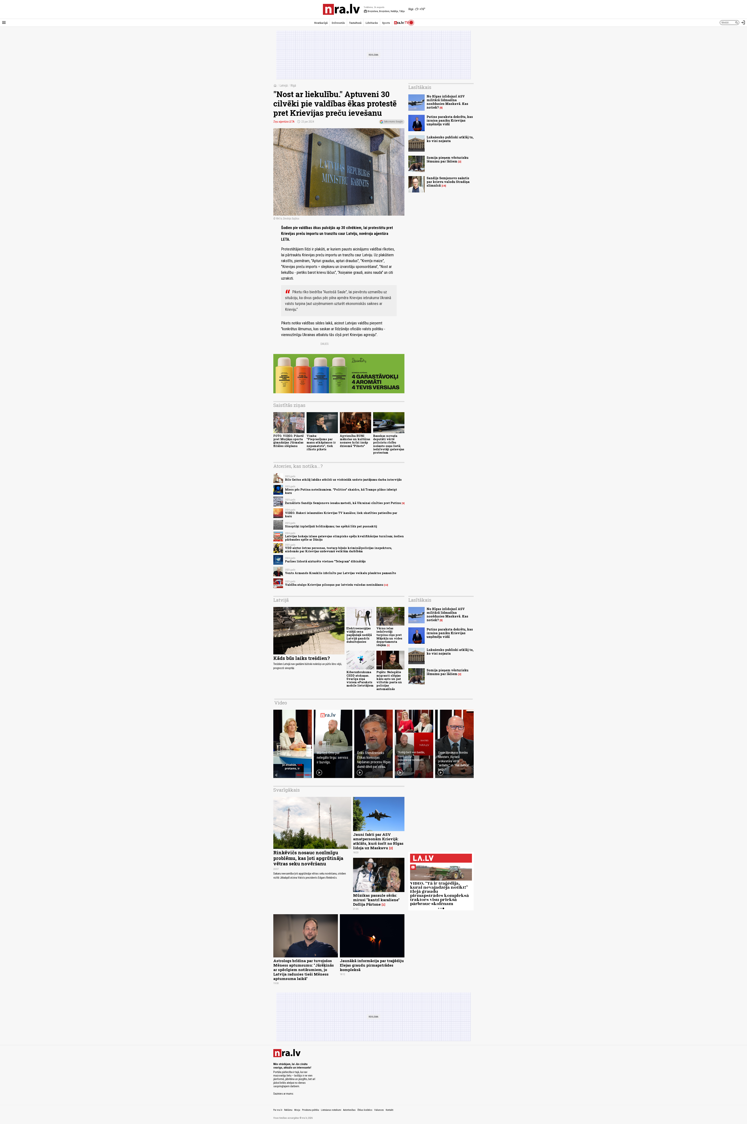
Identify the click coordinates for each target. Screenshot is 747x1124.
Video (280, 703)
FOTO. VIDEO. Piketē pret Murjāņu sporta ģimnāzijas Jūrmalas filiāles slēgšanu (288, 441)
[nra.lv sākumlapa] (341, 9)
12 (386, 585)
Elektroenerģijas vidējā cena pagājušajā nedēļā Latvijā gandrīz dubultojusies (359, 635)
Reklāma (288, 1110)
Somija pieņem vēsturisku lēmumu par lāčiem (447, 159)
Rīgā (293, 85)
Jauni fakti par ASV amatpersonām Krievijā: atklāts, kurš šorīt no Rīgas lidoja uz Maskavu (378, 841)
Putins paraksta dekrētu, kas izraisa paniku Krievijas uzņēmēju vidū (450, 120)
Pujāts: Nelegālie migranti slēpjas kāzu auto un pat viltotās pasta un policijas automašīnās (389, 680)
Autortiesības (349, 1110)
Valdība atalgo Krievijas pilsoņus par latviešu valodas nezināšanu (334, 585)
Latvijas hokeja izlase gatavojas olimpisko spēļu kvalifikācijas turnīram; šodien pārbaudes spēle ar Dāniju (344, 537)
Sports (386, 22)
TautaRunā (355, 22)
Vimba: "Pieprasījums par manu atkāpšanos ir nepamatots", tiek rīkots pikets (321, 442)
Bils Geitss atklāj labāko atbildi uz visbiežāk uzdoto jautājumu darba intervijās (343, 479)
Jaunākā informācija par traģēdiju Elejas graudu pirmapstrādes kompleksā (372, 965)
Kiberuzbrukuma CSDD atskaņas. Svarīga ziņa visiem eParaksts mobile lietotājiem (360, 678)
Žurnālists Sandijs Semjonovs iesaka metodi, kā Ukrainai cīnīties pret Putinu (343, 503)
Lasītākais (419, 87)
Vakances (379, 1110)
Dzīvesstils (338, 22)
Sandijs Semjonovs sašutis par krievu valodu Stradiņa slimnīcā (448, 181)
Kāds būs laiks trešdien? (301, 658)
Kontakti (389, 1110)
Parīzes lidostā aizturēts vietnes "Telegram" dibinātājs (325, 561)
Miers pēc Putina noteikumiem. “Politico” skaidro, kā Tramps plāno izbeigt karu (341, 491)
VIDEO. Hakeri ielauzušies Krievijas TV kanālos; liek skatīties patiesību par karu (341, 514)
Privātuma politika (310, 1110)
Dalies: (325, 343)
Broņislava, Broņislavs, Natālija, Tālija (384, 11)
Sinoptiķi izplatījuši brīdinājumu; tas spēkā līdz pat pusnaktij (331, 526)
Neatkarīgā (321, 22)
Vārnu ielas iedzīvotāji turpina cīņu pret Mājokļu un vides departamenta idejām (389, 636)
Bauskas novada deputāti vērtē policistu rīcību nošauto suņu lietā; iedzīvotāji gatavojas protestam (388, 444)
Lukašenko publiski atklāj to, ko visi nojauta (450, 139)
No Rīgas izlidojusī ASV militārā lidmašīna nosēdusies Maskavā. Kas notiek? (447, 102)
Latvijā (284, 85)
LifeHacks (372, 22)
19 (443, 185)
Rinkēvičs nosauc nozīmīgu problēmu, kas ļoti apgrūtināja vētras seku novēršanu (308, 858)
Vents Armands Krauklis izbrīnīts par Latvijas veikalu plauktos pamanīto (340, 573)
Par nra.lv (277, 1110)
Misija (297, 1110)
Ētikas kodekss (365, 1110)
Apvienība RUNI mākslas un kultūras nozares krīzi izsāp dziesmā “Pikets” (355, 441)
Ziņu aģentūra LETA (284, 121)
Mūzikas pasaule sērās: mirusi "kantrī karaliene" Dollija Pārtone (376, 900)
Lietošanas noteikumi (331, 1110)
